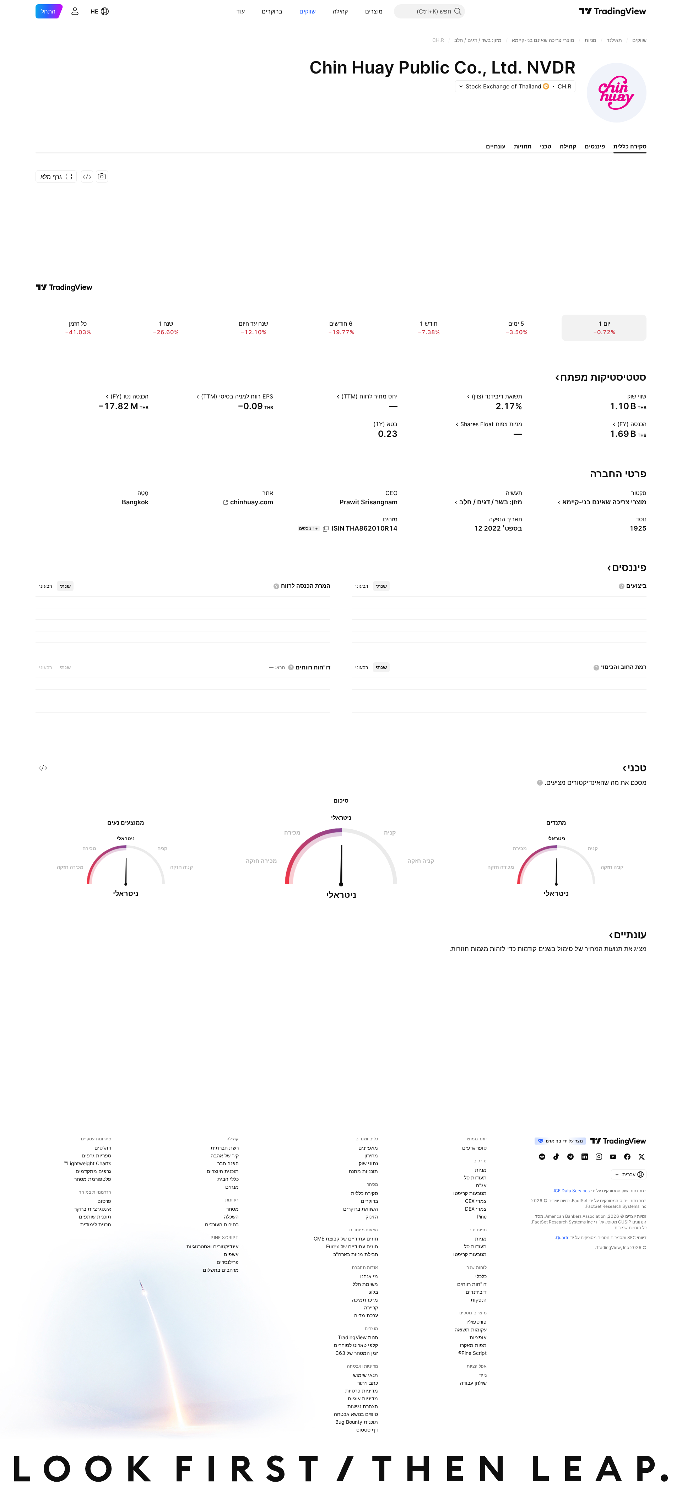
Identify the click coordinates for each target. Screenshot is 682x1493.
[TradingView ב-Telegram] (570, 1157)
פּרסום (104, 1201)
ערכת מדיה (366, 1315)
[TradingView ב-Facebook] (627, 1157)
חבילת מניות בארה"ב (355, 1254)
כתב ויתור (367, 1383)
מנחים (232, 1187)
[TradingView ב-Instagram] (599, 1157)
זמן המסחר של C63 (356, 1353)
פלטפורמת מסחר (92, 1179)
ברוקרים (272, 11)
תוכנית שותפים (95, 1217)
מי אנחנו (369, 1276)
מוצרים (374, 11)
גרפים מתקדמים (93, 1171)
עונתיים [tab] (495, 146)
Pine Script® (472, 1353)
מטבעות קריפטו (470, 1193)
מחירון (371, 1155)
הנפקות (479, 1300)
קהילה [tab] (568, 146)
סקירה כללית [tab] (629, 146)
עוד (241, 11)
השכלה (231, 1217)
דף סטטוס (367, 1430)
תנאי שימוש (365, 1375)
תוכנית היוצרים (223, 1171)
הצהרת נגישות (362, 1406)
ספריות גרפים (96, 1155)
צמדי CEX (476, 1201)
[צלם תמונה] (102, 176)
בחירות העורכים (222, 1224)
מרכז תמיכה (365, 1300)
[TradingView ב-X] (641, 1157)
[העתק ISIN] (326, 529)
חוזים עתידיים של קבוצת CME (346, 1239)
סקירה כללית (364, 1193)
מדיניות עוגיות (363, 1398)
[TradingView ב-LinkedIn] (585, 1157)
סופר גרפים (474, 1148)
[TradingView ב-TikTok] (556, 1157)
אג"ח (481, 1185)
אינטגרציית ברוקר (92, 1209)
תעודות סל (475, 1177)
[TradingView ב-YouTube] (613, 1157)
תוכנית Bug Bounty (356, 1422)
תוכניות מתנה (363, 1171)
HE (94, 11)
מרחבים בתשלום (221, 1270)
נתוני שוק (368, 1163)
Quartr (562, 1237)
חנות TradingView (358, 1337)
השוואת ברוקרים (360, 1209)
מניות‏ (481, 1170)
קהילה (340, 11)
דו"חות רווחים (472, 1284)
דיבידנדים (476, 1292)
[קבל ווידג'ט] (87, 176)
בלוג (373, 1292)
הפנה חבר (228, 1163)
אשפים (231, 1254)
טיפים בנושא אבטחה (356, 1414)
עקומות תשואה (471, 1329)
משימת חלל (365, 1284)
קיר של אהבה (225, 1155)
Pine (482, 1217)
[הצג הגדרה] (622, 396)
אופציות (478, 1337)
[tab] (381, 586)
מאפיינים (368, 1148)
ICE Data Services (572, 1190)
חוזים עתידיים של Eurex (352, 1246)
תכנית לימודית (95, 1224)
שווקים (307, 11)
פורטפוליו (476, 1322)
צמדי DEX (476, 1209)
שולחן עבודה (473, 1383)
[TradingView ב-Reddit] (542, 1157)
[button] (360, 11)
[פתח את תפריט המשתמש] (75, 11)
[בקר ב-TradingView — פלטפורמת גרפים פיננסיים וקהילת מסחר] (64, 287)
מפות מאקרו (473, 1345)
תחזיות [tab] (522, 146)
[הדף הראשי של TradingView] (612, 11)
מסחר (232, 1209)
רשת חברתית (225, 1148)
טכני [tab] (545, 146)
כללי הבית (228, 1179)
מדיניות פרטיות (361, 1391)
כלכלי (481, 1276)
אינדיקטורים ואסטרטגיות (212, 1246)
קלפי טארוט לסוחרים (356, 1345)
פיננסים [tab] (595, 146)
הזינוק (372, 1217)
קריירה (371, 1307)
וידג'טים (102, 1148)
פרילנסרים (228, 1262)
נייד (483, 1375)
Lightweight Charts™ (87, 1163)
